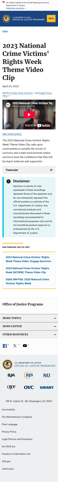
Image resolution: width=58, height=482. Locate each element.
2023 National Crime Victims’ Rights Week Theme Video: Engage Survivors (28, 259)
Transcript (12, 170)
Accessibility (8, 409)
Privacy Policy (9, 431)
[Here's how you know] (29, 5)
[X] (16, 346)
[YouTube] (26, 346)
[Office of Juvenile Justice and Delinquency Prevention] (11, 390)
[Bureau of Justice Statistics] (29, 379)
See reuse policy (11, 133)
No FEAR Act (8, 446)
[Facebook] (5, 346)
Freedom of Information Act (16, 454)
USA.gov (6, 461)
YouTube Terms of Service (21, 93)
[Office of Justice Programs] (6, 18)
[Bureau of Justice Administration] (11, 377)
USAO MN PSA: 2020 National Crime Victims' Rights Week (27, 281)
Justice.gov (8, 468)
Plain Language (9, 424)
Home (5, 31)
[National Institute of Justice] (47, 377)
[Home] (29, 18)
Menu (51, 18)
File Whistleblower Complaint (17, 417)
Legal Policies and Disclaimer (17, 439)
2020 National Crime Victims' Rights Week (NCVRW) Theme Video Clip (27, 270)
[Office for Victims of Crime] (29, 389)
